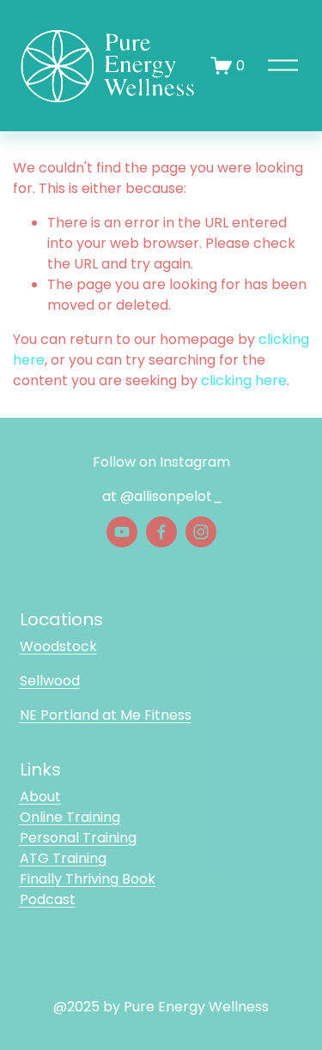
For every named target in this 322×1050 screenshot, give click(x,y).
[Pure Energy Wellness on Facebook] (161, 531)
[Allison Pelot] (121, 531)
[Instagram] (200, 531)
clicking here (244, 380)
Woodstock (58, 646)
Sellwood (50, 681)
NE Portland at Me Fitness (105, 715)
